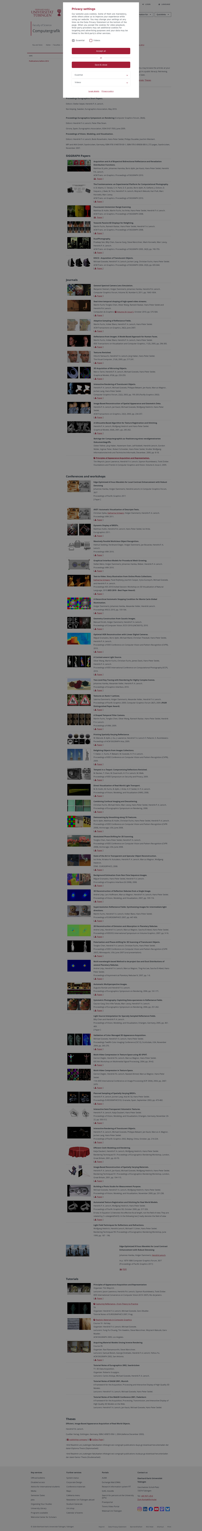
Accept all (101, 51)
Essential (80, 40)
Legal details (93, 91)
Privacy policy (108, 91)
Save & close (101, 65)
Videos (96, 40)
